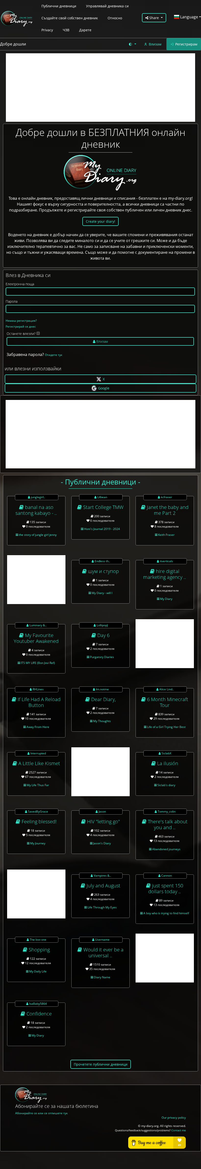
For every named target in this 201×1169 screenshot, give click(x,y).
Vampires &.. (102, 875)
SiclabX (166, 753)
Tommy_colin (166, 811)
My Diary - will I (101, 593)
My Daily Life (37, 971)
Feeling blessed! (38, 821)
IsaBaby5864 (37, 1004)
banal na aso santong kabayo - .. (36, 510)
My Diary (165, 599)
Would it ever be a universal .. (103, 952)
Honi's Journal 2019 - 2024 (101, 529)
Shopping (38, 949)
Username (102, 939)
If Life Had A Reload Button (38, 702)
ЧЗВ (66, 30)
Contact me (178, 1130)
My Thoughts (101, 721)
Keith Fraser (166, 535)
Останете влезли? (21, 333)
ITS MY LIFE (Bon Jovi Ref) (37, 663)
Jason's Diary (101, 843)
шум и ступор (103, 571)
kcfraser (166, 497)
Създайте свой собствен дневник (69, 18)
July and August (102, 885)
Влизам (155, 44)
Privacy (47, 30)
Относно (115, 18)
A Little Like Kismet (38, 763)
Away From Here (37, 727)
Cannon (166, 875)
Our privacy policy (174, 1117)
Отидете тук (53, 355)
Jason (102, 811)
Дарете (85, 30)
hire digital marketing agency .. (164, 574)
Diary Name (101, 977)
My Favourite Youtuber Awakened (36, 638)
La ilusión (167, 763)
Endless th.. (102, 561)
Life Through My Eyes (102, 907)
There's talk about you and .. (167, 824)
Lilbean (102, 497)
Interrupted (38, 753)
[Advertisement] (100, 87)
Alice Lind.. (166, 689)
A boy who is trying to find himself (166, 913)
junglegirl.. (37, 497)
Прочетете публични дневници (100, 1064)
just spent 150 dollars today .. (165, 888)
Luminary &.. (38, 625)
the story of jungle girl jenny (37, 535)
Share (154, 17)
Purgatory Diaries (101, 657)
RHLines (38, 689)
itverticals (166, 561)
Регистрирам (186, 44)
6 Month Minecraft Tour (167, 702)
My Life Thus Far (37, 785)
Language (188, 17)
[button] (132, 44)
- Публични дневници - (100, 481)
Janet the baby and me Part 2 (167, 510)
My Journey (37, 843)
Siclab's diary (166, 785)
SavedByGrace (37, 811)
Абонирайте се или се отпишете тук (41, 1113)
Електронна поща (20, 284)
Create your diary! (100, 221)
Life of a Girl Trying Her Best (166, 727)
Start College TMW (103, 507)
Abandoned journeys (165, 849)
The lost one (37, 939)
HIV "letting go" (103, 821)
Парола (11, 301)
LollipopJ (102, 625)
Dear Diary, (103, 699)
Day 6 (103, 635)
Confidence (38, 1013)
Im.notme (102, 689)
